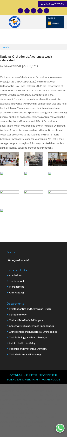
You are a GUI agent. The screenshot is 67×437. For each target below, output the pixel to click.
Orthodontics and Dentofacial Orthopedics (33, 331)
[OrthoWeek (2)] (33, 159)
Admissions (15, 275)
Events (5, 46)
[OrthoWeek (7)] (9, 197)
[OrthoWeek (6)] (57, 178)
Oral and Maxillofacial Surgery (26, 320)
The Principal (16, 280)
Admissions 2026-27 (52, 4)
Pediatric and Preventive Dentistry (28, 348)
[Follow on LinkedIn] (33, 10)
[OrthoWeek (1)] (9, 159)
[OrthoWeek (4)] (9, 178)
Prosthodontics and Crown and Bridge (30, 308)
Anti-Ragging (16, 292)
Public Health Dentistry (22, 342)
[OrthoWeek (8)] (33, 197)
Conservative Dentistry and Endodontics (31, 325)
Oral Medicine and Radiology (25, 354)
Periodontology (18, 314)
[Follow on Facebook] (27, 10)
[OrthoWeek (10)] (9, 215)
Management (16, 286)
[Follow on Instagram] (20, 10)
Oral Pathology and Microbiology (28, 337)
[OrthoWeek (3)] (57, 159)
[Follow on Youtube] (40, 10)
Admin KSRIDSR (12, 66)
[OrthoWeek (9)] (57, 197)
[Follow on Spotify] (46, 10)
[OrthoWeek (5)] (33, 178)
